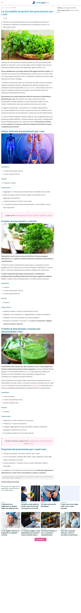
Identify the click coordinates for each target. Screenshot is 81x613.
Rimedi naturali (5, 7)
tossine (27, 371)
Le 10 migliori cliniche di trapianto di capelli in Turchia (10, 533)
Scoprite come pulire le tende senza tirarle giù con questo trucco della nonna (30, 506)
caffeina (3, 385)
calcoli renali (35, 385)
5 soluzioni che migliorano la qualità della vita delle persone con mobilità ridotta (10, 506)
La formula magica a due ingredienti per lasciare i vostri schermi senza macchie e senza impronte (30, 533)
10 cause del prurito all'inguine (48, 505)
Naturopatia (13, 7)
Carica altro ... (40, 539)
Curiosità (24, 502)
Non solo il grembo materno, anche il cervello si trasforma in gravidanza (70, 533)
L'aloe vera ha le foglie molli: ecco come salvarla (69, 506)
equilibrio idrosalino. (29, 87)
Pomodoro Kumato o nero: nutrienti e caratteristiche (49, 533)
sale (12, 258)
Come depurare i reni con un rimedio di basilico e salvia (34, 215)
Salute (3, 502)
